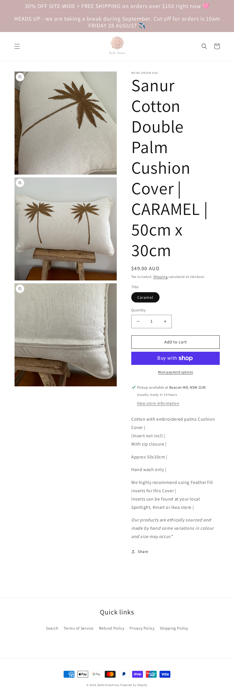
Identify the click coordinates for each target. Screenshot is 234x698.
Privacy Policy (142, 628)
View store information (158, 403)
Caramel (145, 297)
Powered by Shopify (134, 685)
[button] (17, 46)
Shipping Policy (174, 628)
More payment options (175, 372)
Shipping (160, 276)
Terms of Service (79, 628)
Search (52, 628)
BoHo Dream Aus (109, 685)
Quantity (138, 310)
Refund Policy (111, 628)
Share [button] (143, 551)
